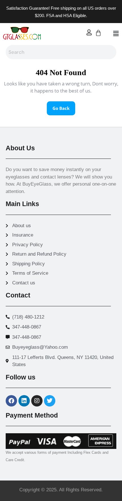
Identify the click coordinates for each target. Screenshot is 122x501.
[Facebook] (11, 400)
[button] (116, 33)
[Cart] (98, 32)
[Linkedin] (24, 400)
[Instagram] (37, 400)
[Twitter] (49, 400)
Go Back (63, 106)
